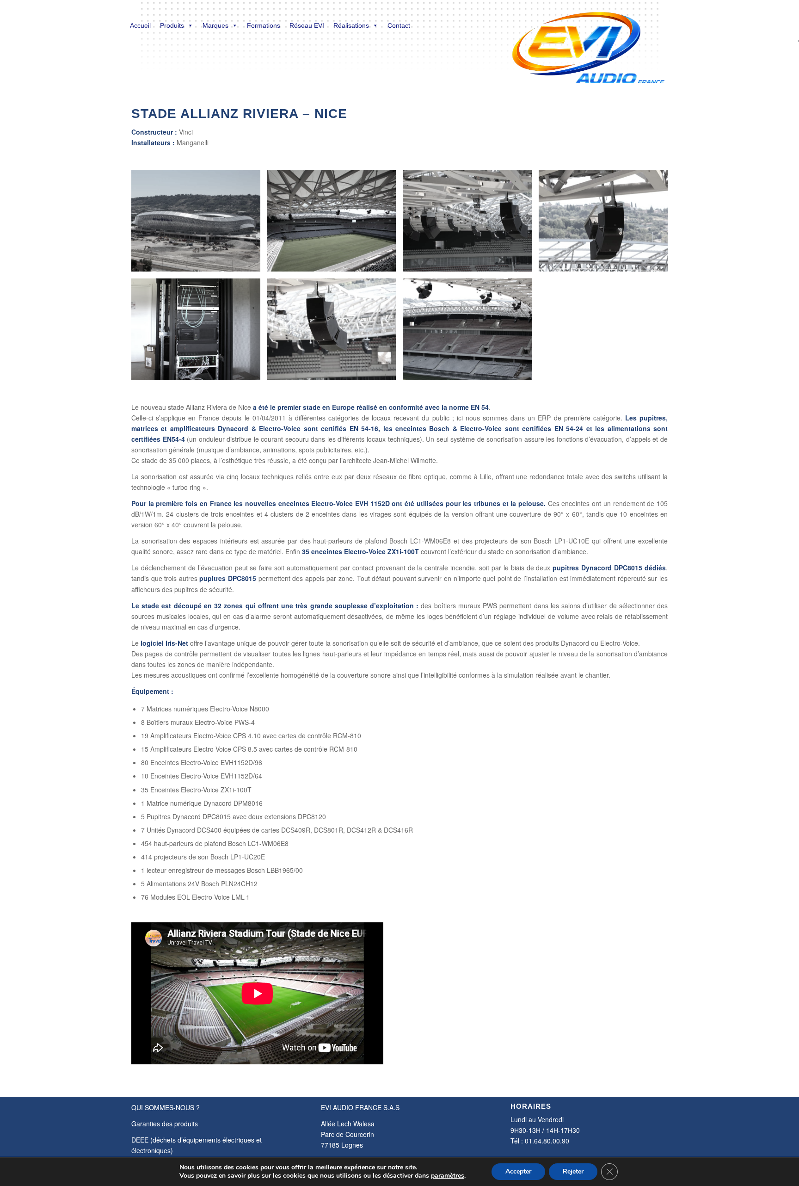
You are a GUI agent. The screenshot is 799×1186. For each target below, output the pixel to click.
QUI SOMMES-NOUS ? (165, 1107)
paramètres (447, 1176)
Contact (398, 25)
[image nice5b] (199, 332)
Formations (263, 25)
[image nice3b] (471, 224)
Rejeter (573, 1171)
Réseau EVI (306, 25)
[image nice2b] (335, 224)
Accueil (140, 25)
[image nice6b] (335, 332)
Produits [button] (172, 25)
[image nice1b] (199, 224)
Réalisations (351, 25)
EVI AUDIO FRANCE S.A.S (360, 1107)
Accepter (518, 1171)
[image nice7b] (471, 332)
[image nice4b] (607, 224)
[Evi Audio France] (588, 41)
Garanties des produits (164, 1123)
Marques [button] (215, 25)
